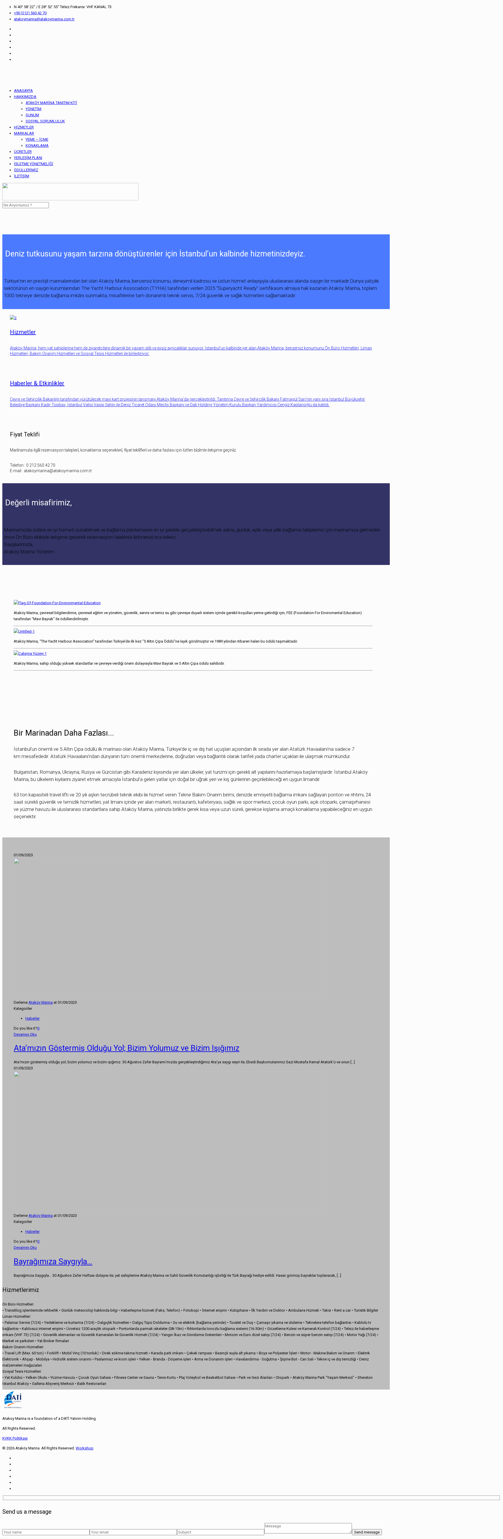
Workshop (84, 1448)
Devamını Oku (25, 1034)
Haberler (32, 1018)
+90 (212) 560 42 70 (30, 13)
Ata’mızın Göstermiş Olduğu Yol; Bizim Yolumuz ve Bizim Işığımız (126, 1048)
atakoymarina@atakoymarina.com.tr (44, 19)
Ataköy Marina (41, 1002)
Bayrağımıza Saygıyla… (53, 1261)
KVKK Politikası (15, 1438)
